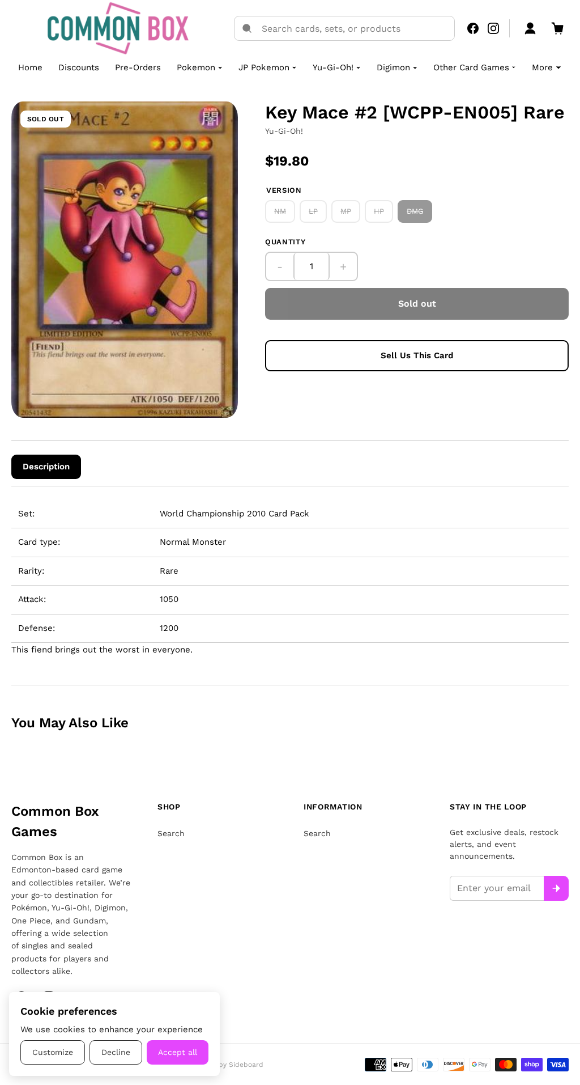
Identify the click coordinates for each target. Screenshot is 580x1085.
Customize (52, 1052)
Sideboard (246, 1065)
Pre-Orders (138, 67)
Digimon (393, 67)
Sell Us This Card (417, 355)
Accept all (177, 1052)
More (542, 67)
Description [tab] (46, 466)
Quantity (285, 242)
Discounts (78, 67)
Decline (115, 1052)
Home (30, 67)
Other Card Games (471, 67)
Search (171, 833)
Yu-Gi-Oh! (333, 67)
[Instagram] (493, 28)
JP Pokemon (263, 67)
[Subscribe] (556, 888)
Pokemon (196, 67)
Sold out (417, 303)
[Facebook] (473, 28)
